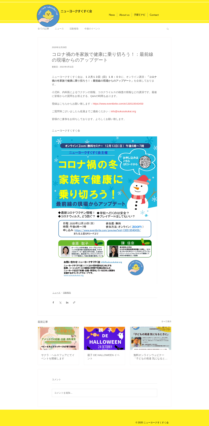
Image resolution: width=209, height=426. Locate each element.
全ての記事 (43, 28)
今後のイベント (92, 28)
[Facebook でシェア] (53, 302)
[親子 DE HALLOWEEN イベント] (104, 338)
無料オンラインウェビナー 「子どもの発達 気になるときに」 (150, 357)
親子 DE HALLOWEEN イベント (103, 357)
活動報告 (74, 28)
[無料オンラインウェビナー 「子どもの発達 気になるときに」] (150, 338)
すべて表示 (166, 321)
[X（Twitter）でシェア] (60, 302)
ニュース (59, 28)
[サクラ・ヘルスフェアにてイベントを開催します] (58, 338)
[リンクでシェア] (74, 302)
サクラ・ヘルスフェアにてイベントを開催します (58, 357)
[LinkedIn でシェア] (67, 302)
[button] (167, 29)
